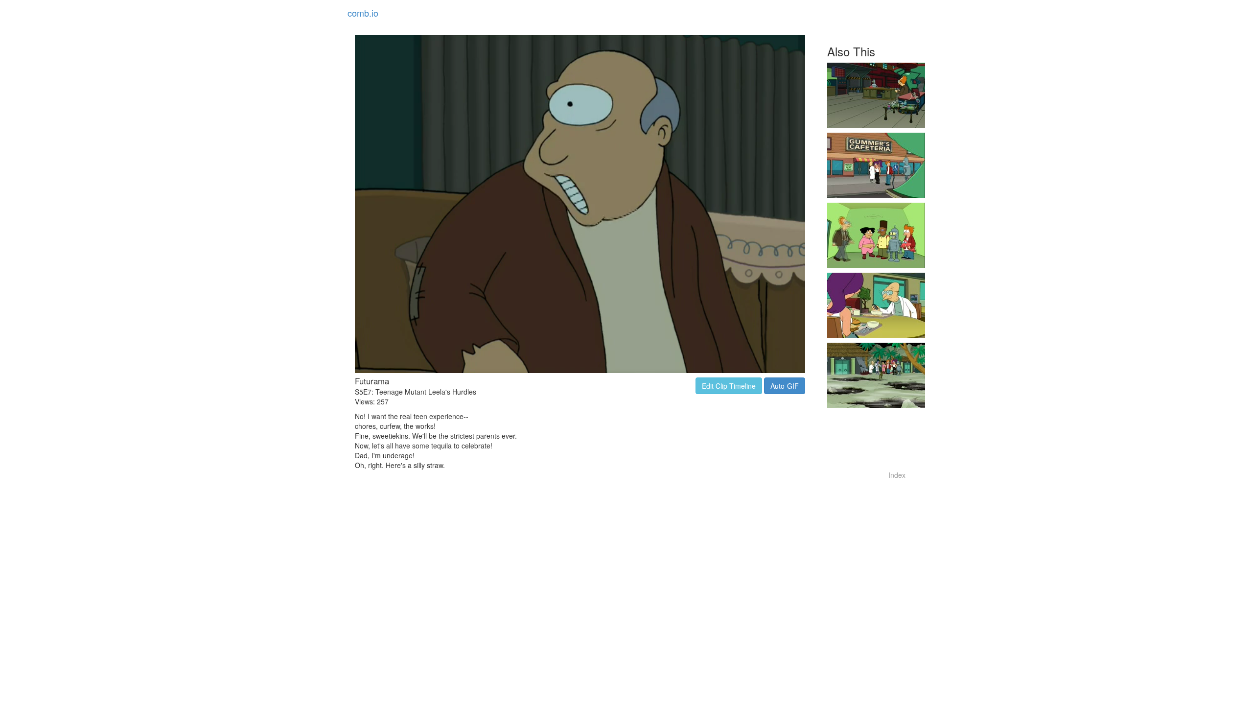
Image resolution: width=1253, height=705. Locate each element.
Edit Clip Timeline (729, 386)
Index (896, 475)
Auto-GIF (784, 386)
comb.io (363, 12)
